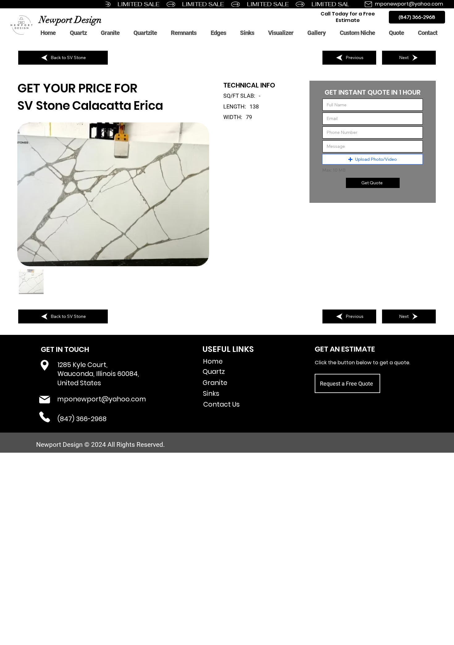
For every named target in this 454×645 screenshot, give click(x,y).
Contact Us (221, 404)
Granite (215, 382)
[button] (372, 159)
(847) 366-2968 (82, 418)
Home (213, 361)
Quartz (214, 371)
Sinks (211, 393)
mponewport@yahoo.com (409, 3)
